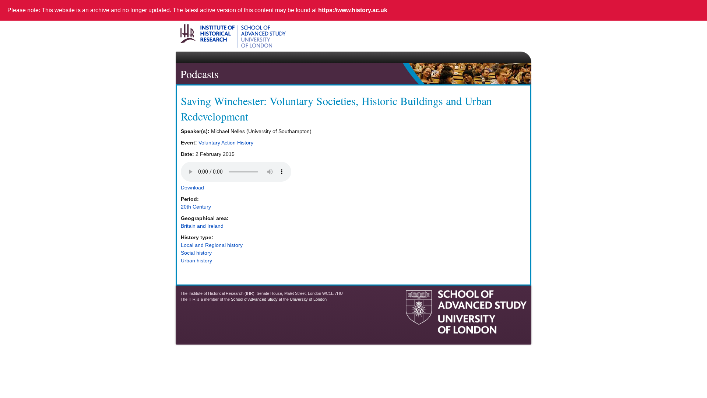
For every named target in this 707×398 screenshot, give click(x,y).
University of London (308, 299)
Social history (196, 253)
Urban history (196, 260)
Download (192, 188)
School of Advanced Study (254, 299)
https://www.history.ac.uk (352, 10)
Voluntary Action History (225, 143)
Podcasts (199, 73)
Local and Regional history (212, 245)
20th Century (196, 207)
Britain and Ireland (202, 226)
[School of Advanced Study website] (466, 330)
